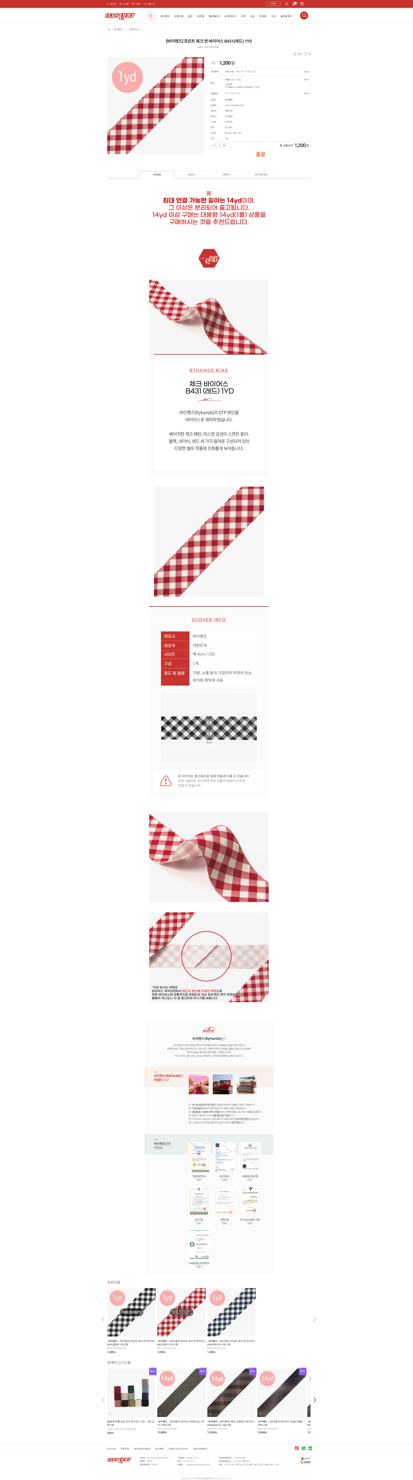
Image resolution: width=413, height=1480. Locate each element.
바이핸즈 (229, 100)
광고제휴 (159, 1449)
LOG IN (273, 3)
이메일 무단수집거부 (178, 1449)
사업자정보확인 (200, 1449)
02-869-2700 (192, 1458)
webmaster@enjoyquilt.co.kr (198, 1465)
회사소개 (111, 1449)
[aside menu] (151, 16)
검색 (304, 15)
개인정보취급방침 (142, 1449)
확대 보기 (112, 150)
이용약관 (125, 1449)
